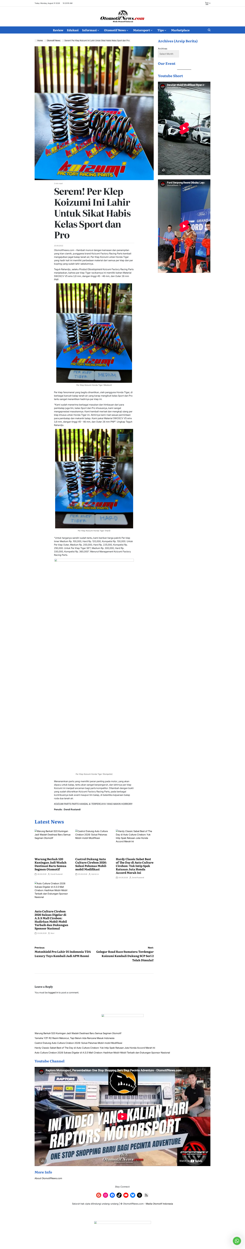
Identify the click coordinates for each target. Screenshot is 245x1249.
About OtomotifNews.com (48, 1178)
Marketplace (180, 30)
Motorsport (141, 30)
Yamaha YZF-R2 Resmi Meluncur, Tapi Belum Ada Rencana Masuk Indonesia (74, 1038)
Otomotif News (115, 30)
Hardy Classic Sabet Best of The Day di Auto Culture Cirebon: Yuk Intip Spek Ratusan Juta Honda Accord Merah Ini (134, 866)
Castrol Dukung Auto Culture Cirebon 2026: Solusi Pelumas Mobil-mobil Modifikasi (91, 864)
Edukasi (73, 30)
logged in (53, 992)
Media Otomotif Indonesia (159, 1203)
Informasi (89, 30)
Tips (160, 30)
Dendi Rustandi (56, 874)
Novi (52, 933)
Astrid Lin (95, 874)
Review (58, 30)
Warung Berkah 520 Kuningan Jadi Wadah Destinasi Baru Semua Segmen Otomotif (50, 864)
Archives (162, 48)
